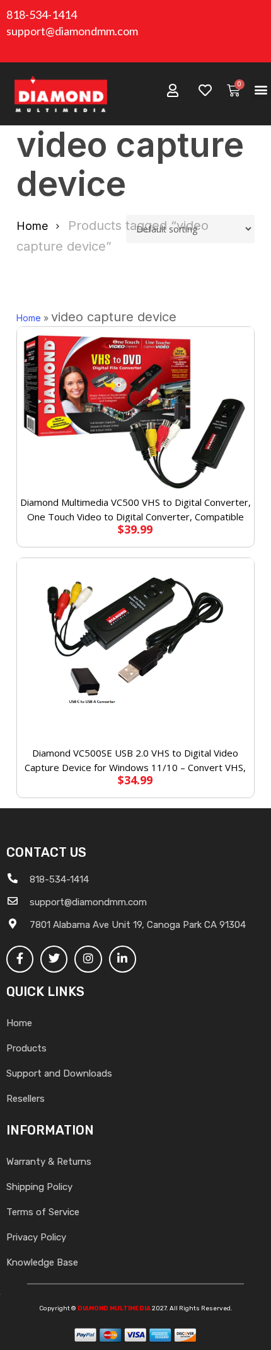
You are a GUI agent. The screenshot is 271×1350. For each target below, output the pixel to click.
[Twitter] (53, 959)
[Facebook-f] (19, 959)
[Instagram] (87, 959)
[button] (260, 89)
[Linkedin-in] (122, 959)
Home (32, 225)
